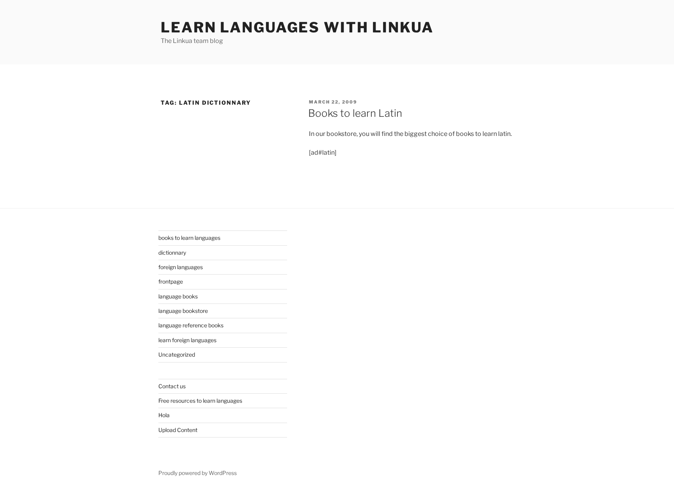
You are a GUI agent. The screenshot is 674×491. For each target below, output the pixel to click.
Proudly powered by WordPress (197, 473)
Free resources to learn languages (200, 400)
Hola (164, 415)
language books (178, 296)
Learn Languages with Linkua (297, 27)
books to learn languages (189, 237)
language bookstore (183, 310)
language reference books (190, 325)
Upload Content (177, 430)
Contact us (172, 386)
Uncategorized (176, 354)
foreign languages (180, 267)
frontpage (170, 281)
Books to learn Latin (355, 113)
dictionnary (172, 252)
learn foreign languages (187, 340)
